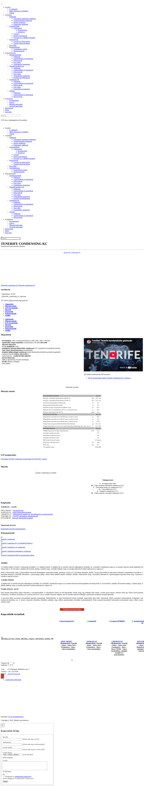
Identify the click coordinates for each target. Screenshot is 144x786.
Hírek (7, 110)
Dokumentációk (10, 53)
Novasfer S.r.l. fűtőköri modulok (24, 38)
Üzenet (5, 760)
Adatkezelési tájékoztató (13, 680)
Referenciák (9, 108)
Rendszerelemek (18, 51)
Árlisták (12, 91)
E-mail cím (7, 747)
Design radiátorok (19, 22)
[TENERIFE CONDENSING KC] (72, 252)
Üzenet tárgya (7, 753)
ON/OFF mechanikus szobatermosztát (25, 516)
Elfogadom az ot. (18, 776)
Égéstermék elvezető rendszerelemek (13, 529)
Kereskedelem (14, 100)
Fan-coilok (12, 45)
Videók (11, 13)
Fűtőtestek (12, 17)
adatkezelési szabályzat (22, 776)
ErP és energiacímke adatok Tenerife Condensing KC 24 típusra (109, 378)
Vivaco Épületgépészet (15, 717)
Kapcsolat (8, 112)
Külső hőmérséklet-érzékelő (22, 512)
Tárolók (16, 34)
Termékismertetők (15, 55)
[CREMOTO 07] (117, 621)
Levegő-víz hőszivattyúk (21, 41)
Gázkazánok (17, 28)
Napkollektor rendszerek (21, 64)
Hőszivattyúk (13, 39)
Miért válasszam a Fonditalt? (18, 11)
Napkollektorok (14, 47)
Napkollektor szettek (20, 49)
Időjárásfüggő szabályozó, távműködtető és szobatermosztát (33, 514)
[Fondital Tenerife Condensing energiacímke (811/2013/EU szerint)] (72, 459)
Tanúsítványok (14, 79)
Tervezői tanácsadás (16, 106)
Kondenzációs (22, 30)
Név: (5, 737)
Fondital (8, 7)
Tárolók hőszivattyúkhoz (21, 43)
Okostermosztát (18, 510)
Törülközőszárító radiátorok (22, 20)
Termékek (8, 15)
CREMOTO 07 (117, 641)
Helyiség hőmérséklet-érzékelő (22, 518)
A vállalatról (13, 9)
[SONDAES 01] (91, 621)
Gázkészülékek (14, 26)
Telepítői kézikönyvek (16, 66)
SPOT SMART (66, 641)
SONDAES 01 (92, 641)
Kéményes (21, 32)
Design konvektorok (20, 36)
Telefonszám (7, 742)
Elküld (5, 781)
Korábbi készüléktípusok (21, 78)
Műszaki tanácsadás (15, 104)
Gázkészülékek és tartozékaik (23, 59)
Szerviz (11, 102)
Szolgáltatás (9, 98)
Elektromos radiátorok (20, 24)
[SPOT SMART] (66, 621)
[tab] (9, 319)
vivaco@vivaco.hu (13, 674)
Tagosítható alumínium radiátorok (24, 19)
